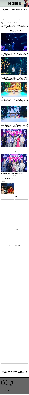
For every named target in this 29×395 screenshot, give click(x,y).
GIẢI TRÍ (11, 370)
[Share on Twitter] (15, 176)
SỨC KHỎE (14, 368)
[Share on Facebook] (13, 176)
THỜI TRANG (18, 368)
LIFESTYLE (26, 368)
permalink (12, 178)
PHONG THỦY (17, 370)
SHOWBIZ (5, 368)
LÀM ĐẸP (11, 368)
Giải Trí (1, 8)
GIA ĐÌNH (8, 368)
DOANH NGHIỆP (22, 368)
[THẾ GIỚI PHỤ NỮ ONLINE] (14, 3)
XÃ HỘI (2, 368)
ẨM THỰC (14, 370)
